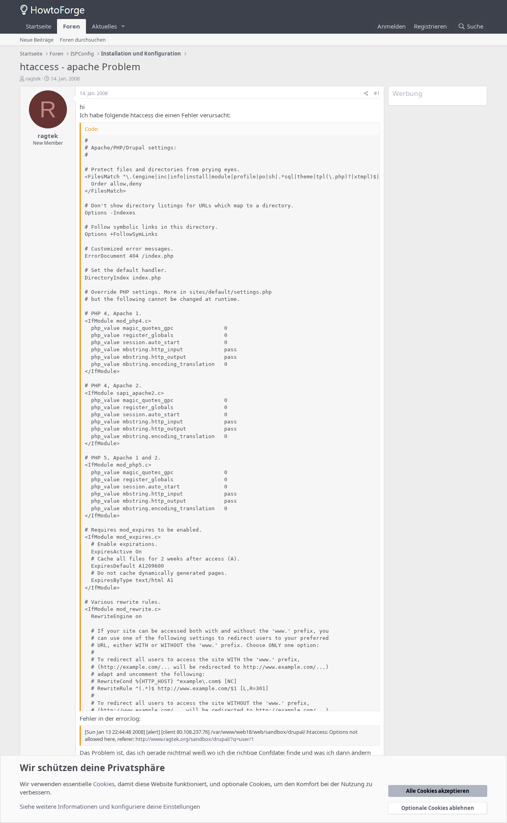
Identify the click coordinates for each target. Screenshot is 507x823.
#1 (377, 93)
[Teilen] (366, 93)
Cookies (103, 784)
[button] (123, 26)
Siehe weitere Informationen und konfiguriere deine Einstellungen (110, 806)
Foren (71, 26)
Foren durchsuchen (83, 39)
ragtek (33, 78)
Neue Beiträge (36, 39)
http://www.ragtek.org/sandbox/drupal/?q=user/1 (194, 739)
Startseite (38, 26)
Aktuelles (104, 26)
